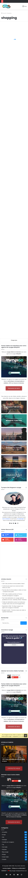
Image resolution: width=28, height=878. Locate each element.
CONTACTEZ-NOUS (14, 768)
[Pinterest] (14, 523)
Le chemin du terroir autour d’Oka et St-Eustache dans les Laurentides (12, 140)
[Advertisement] (14, 560)
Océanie (4, 859)
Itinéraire (4, 849)
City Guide (4, 847)
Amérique (4, 839)
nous (3, 518)
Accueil (4, 13)
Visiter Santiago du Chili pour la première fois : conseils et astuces (13, 115)
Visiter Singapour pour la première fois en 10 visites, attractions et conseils (13, 41)
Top (3, 844)
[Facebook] (10, 523)
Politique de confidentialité (18, 868)
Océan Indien (5, 857)
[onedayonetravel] (6, 6)
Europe (4, 834)
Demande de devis (14, 388)
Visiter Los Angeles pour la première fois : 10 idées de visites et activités (13, 78)
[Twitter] (12, 523)
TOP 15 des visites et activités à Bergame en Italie (14, 267)
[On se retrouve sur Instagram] (25, 735)
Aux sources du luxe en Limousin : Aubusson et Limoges (14, 204)
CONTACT (4, 870)
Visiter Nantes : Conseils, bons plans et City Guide (14, 329)
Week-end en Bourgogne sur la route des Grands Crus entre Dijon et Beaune (14, 291)
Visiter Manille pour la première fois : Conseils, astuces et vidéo (13, 166)
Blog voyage (5, 852)
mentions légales (7, 868)
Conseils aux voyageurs (8, 842)
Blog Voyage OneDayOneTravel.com (18, 870)
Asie (3, 837)
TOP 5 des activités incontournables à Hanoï (13, 583)
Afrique (4, 854)
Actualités (4, 832)
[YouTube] (16, 523)
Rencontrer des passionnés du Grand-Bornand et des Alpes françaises (13, 240)
